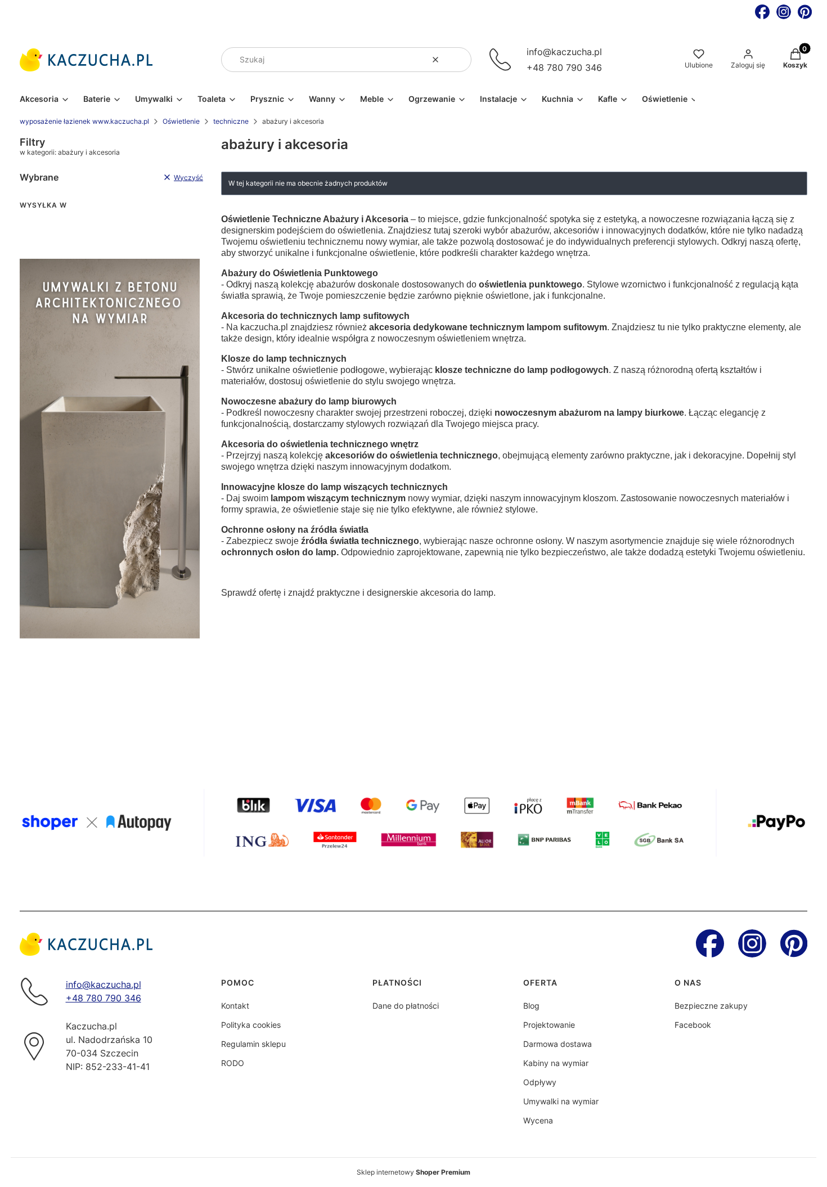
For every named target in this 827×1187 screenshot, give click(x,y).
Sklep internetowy (413, 1172)
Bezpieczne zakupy (711, 1005)
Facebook (693, 1024)
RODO (232, 1063)
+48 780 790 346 (564, 67)
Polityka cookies (251, 1024)
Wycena (538, 1120)
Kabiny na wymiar (555, 1063)
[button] (458, 59)
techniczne (231, 121)
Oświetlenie (181, 121)
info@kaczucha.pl (564, 51)
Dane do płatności (405, 1005)
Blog (531, 1005)
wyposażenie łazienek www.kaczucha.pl (84, 121)
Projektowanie (549, 1024)
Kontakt (235, 1005)
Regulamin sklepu (253, 1044)
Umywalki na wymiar (561, 1101)
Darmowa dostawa (557, 1044)
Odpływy (539, 1082)
